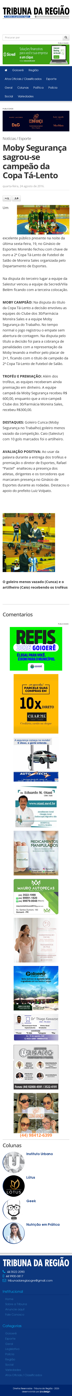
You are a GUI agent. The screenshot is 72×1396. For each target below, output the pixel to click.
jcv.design (45, 1392)
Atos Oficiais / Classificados (23, 79)
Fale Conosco (14, 1314)
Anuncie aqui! (15, 1309)
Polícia (52, 88)
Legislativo (12, 1349)
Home (9, 1299)
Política (38, 88)
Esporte (51, 79)
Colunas (22, 88)
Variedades (25, 96)
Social (9, 96)
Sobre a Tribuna (16, 1304)
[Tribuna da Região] (36, 11)
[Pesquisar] (66, 37)
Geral (8, 88)
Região (34, 70)
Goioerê (18, 70)
